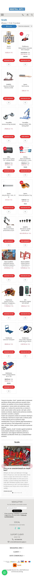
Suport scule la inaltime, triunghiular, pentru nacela (8, 303)
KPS (25, 300)
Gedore (25, 157)
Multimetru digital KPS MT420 (25, 302)
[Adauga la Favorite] (9, 64)
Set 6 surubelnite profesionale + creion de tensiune (25, 160)
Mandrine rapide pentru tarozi (25, 229)
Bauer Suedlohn (8, 262)
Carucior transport (8, 339)
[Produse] (2, 15)
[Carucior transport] (9, 329)
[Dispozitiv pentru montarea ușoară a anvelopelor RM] (9, 255)
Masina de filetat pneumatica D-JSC (8, 229)
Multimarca (9, 373)
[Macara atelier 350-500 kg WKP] (25, 114)
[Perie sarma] (25, 76)
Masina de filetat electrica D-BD (9, 87)
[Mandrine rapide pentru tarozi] (25, 220)
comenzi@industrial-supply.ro (18, 542)
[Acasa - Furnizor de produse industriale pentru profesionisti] (17, 9)
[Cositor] (9, 38)
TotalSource (25, 46)
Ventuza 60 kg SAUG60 (9, 124)
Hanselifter (9, 122)
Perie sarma (25, 86)
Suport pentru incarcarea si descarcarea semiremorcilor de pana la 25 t (25, 265)
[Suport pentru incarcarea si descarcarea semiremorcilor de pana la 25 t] (25, 255)
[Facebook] (15, 528)
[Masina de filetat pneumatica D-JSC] (9, 220)
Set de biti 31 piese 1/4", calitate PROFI (9, 159)
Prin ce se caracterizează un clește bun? (17, 469)
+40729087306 (18, 539)
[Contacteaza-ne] (23, 15)
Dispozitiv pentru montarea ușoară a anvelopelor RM (9, 265)
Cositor (9, 48)
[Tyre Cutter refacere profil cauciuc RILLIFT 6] (25, 329)
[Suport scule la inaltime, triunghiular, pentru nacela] (9, 291)
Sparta (9, 46)
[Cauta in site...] (32, 15)
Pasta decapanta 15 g (25, 195)
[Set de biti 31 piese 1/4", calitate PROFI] (9, 150)
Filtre (10, 26)
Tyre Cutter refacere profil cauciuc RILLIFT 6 (25, 341)
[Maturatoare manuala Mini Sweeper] (25, 38)
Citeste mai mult (8, 491)
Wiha (8, 157)
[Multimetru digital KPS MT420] (25, 291)
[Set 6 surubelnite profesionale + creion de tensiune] (25, 150)
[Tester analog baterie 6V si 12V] (9, 366)
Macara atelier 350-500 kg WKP (25, 125)
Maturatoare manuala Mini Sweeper (25, 49)
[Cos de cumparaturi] (28, 15)
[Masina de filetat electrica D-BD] (9, 75)
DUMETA (8, 84)
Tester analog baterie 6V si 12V (8, 375)
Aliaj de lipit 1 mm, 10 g (8, 196)
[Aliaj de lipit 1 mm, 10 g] (9, 185)
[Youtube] (18, 528)
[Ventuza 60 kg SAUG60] (9, 114)
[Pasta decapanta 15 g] (25, 186)
